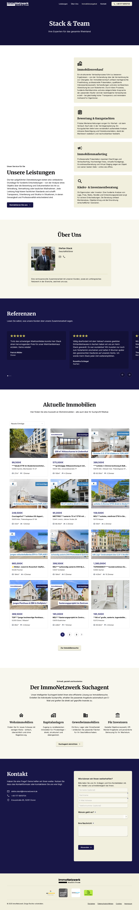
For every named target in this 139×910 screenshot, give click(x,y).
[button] (122, 374)
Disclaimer (91, 904)
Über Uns (74, 4)
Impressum (128, 904)
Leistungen (63, 4)
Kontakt (103, 4)
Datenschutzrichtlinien (105, 904)
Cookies (119, 904)
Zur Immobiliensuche (70, 648)
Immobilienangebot (89, 4)
